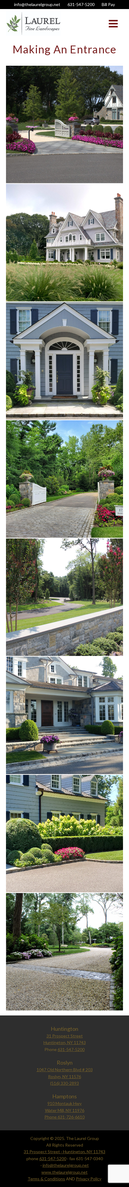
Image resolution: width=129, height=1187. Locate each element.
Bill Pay (108, 4)
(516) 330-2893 (64, 1083)
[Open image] (64, 124)
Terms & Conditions (46, 1178)
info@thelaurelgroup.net (37, 4)
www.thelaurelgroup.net (64, 1172)
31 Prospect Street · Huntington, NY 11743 (64, 1151)
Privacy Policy (88, 1178)
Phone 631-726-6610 (64, 1116)
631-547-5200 (81, 4)
